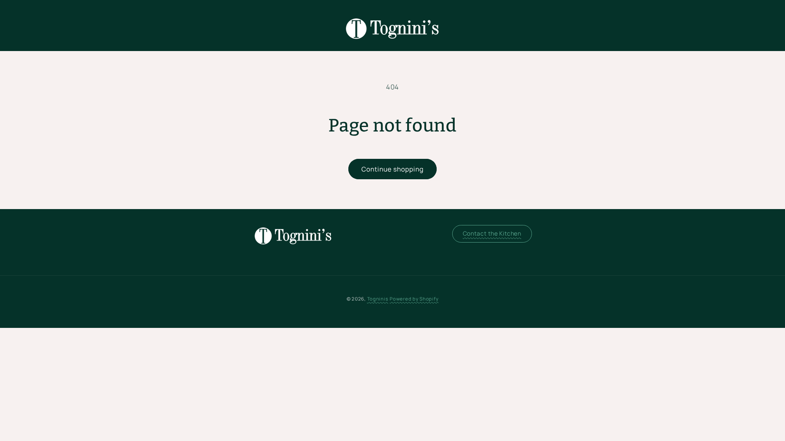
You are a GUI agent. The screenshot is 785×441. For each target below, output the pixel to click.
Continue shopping (392, 169)
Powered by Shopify (414, 299)
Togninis (377, 299)
